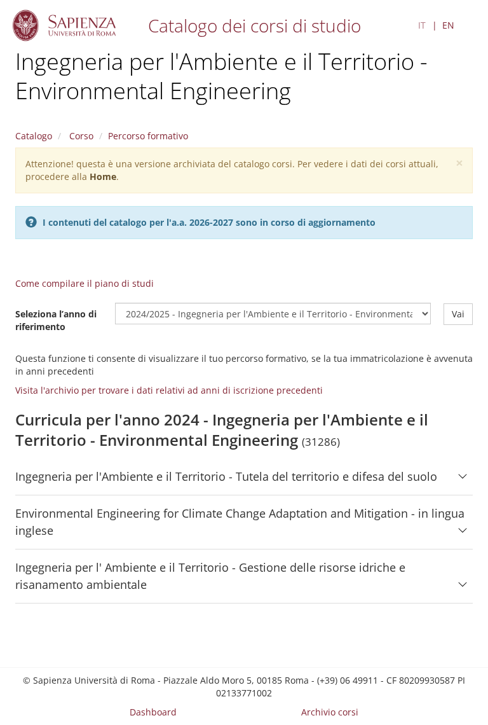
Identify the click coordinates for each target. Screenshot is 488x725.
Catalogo (33, 136)
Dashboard (153, 712)
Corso (80, 136)
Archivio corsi (329, 712)
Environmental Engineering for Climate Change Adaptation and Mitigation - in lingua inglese (239, 522)
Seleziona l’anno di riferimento (56, 320)
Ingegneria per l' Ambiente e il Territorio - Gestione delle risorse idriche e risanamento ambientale (210, 576)
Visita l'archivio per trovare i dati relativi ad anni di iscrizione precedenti (169, 390)
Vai (458, 314)
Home (103, 176)
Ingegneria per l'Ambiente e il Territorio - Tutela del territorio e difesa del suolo (226, 476)
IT (422, 25)
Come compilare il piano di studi (84, 283)
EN (448, 25)
